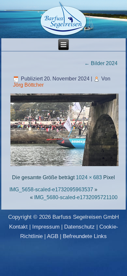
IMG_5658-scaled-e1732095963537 (51, 189)
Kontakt (18, 227)
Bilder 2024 (101, 63)
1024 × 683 (89, 177)
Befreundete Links (85, 236)
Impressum (46, 227)
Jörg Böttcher (28, 85)
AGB (52, 236)
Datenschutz (79, 227)
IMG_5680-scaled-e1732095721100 (76, 197)
